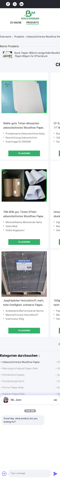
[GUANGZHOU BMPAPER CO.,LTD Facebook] (8, 4)
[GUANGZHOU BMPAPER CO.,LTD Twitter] (15, 4)
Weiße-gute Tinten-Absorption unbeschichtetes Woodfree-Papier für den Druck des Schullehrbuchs (23, 126)
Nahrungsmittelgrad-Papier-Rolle (20, 368)
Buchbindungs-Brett (13, 381)
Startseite (5, 36)
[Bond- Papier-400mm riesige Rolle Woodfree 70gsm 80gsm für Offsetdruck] (7, 55)
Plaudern (24, 153)
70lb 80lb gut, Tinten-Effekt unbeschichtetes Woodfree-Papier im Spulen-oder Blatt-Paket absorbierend (23, 214)
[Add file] (4, 473)
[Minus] (55, 400)
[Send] (55, 473)
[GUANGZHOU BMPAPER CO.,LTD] (30, 15)
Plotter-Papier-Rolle (13, 387)
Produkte (32, 22)
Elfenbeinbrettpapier (13, 374)
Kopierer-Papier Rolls (13, 394)
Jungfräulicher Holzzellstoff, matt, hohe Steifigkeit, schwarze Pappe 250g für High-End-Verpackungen (23, 303)
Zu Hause (15, 22)
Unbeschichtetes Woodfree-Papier (21, 362)
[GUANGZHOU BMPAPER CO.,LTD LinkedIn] (21, 4)
